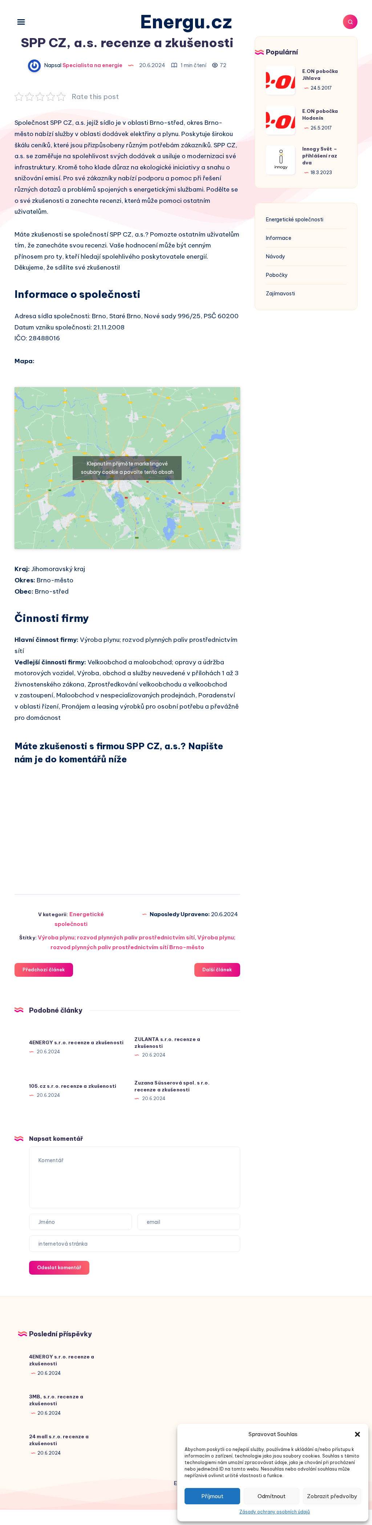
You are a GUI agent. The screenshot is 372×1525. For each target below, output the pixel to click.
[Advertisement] (127, 823)
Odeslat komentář (59, 1267)
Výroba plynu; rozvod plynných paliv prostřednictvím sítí (116, 937)
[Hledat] (350, 22)
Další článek (217, 969)
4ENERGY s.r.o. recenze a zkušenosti (76, 1042)
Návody (275, 256)
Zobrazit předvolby (332, 1496)
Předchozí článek (44, 969)
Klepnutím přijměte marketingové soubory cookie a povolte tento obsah (127, 467)
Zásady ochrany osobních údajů (274, 1511)
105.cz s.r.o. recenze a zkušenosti (72, 1086)
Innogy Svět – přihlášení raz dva (319, 155)
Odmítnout (272, 1496)
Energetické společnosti (294, 219)
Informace (278, 238)
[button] (357, 1434)
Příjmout (212, 1496)
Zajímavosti (280, 293)
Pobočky (277, 275)
